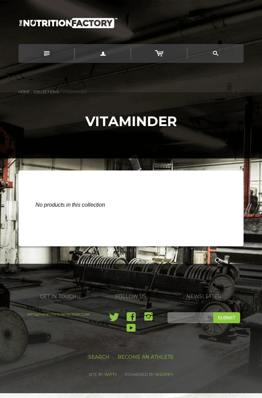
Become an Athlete (146, 357)
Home (24, 92)
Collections (46, 92)
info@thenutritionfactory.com (58, 314)
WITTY (110, 374)
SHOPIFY (164, 374)
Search (99, 357)
